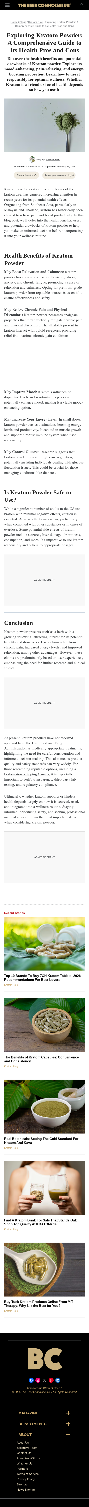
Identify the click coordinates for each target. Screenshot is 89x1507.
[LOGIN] (81, 5)
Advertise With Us (28, 1458)
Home (14, 22)
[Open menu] (7, 5)
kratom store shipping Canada (26, 773)
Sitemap (22, 1484)
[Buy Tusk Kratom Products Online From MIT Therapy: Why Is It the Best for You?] (44, 1270)
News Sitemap (26, 1489)
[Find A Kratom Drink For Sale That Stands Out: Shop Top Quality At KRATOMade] (44, 1188)
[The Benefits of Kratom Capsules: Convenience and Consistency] (44, 1025)
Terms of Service (28, 1474)
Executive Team (27, 1448)
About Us (23, 1442)
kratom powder (15, 292)
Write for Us (24, 1463)
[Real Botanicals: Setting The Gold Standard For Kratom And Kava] (44, 1107)
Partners (22, 1468)
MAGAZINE (28, 1413)
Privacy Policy (26, 1479)
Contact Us (24, 1453)
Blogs (22, 22)
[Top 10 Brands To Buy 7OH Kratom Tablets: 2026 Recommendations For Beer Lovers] (44, 944)
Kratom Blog (35, 22)
